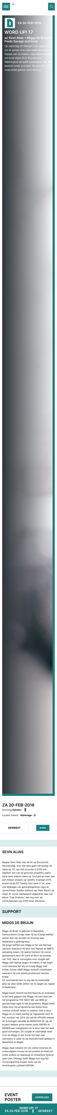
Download (42, 1097)
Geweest (45, 1111)
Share (43, 828)
